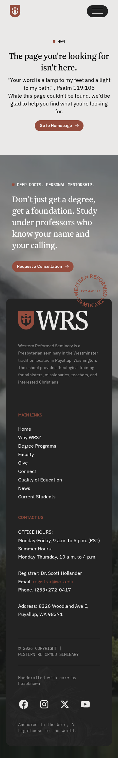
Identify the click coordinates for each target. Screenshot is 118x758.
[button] (97, 11)
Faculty (26, 454)
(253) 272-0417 (53, 590)
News (24, 488)
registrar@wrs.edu (53, 581)
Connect (27, 471)
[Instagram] (44, 704)
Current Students (37, 497)
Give (23, 463)
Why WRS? (29, 437)
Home (24, 429)
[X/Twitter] (64, 704)
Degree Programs (37, 446)
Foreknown (29, 683)
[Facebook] (23, 704)
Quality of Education (40, 480)
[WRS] (53, 320)
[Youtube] (85, 704)
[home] (15, 11)
